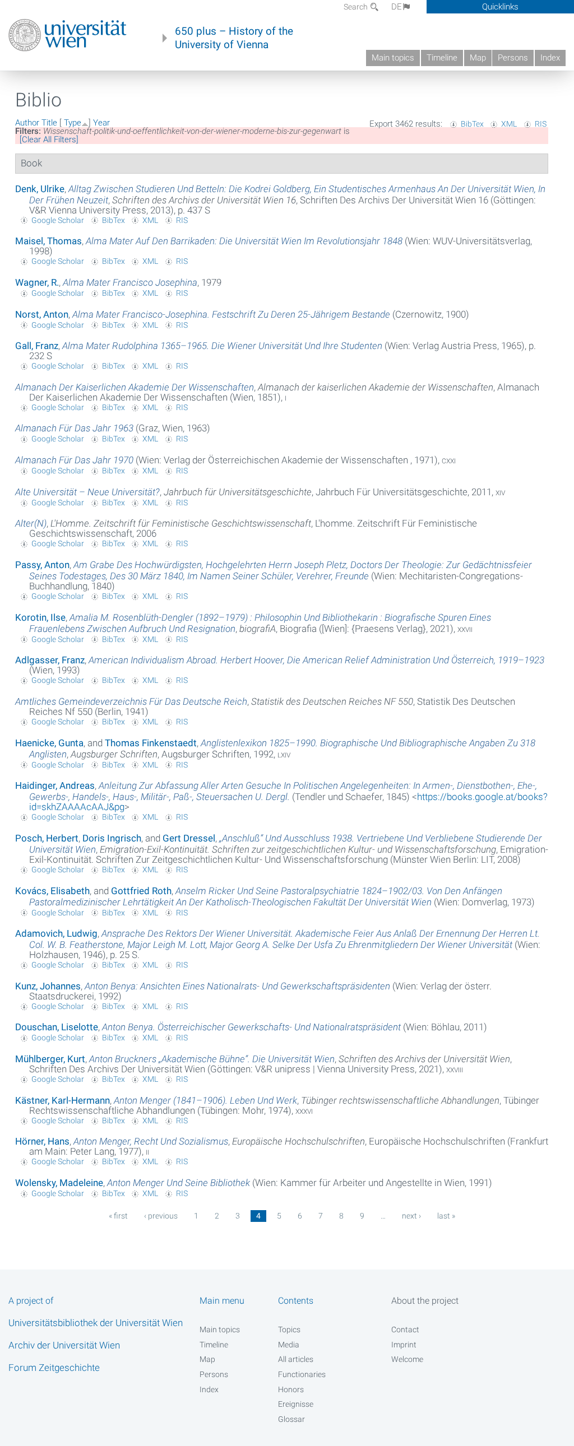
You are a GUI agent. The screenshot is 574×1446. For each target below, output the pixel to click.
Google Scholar (57, 220)
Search (356, 6)
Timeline (442, 58)
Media (288, 1344)
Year (101, 123)
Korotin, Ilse (40, 617)
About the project (425, 1300)
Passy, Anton (42, 564)
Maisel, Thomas (48, 241)
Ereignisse (295, 1403)
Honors (291, 1389)
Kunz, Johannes (48, 986)
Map (478, 58)
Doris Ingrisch (111, 838)
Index (550, 58)
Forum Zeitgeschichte (54, 1367)
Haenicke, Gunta (49, 742)
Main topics (393, 58)
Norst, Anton (41, 314)
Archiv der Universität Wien (64, 1345)
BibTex (472, 123)
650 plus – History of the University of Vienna (234, 38)
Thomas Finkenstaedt (151, 742)
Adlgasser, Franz (50, 660)
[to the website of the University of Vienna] (67, 35)
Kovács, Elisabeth (52, 890)
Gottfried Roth (141, 890)
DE (396, 7)
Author (27, 123)
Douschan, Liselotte (56, 1027)
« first (118, 1215)
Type (72, 123)
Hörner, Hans (42, 1141)
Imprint (403, 1344)
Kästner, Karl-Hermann (62, 1100)
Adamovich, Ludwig (56, 933)
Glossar (291, 1419)
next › (411, 1215)
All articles (295, 1359)
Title (49, 123)
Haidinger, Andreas (55, 785)
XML (509, 123)
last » (446, 1215)
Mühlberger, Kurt (50, 1058)
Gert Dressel (189, 838)
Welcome (407, 1359)
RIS (541, 123)
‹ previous (161, 1215)
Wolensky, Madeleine (59, 1182)
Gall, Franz (36, 345)
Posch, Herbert (46, 838)
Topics (289, 1329)
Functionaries (302, 1374)
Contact (405, 1329)
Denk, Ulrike (39, 188)
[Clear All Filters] (49, 139)
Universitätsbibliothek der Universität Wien (95, 1322)
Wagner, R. (37, 282)
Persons (513, 58)
